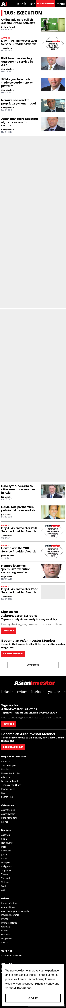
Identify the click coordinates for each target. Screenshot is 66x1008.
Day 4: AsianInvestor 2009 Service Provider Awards (19, 591)
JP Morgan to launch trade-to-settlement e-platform (17, 83)
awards (5, 38)
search (21, 4)
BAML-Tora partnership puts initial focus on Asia (18, 508)
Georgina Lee (7, 69)
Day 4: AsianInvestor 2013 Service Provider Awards (19, 42)
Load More (33, 665)
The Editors (6, 48)
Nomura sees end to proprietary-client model (18, 102)
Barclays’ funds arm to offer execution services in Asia (18, 489)
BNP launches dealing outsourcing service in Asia (17, 62)
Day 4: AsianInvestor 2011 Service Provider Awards (19, 530)
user (32, 4)
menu (60, 4)
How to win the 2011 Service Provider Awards (18, 550)
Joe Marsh (5, 497)
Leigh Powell (7, 576)
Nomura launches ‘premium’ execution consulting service (15, 569)
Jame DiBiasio (7, 555)
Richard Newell (8, 27)
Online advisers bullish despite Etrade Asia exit (18, 21)
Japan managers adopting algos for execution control (19, 122)
